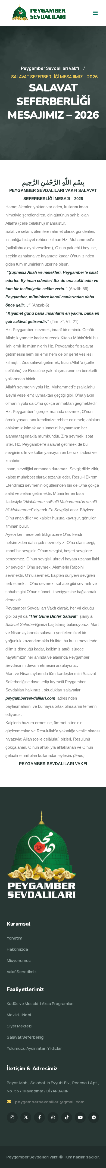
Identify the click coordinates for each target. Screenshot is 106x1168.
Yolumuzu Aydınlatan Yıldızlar (34, 1048)
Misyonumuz (19, 960)
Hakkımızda (17, 949)
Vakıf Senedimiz (22, 971)
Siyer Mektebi (19, 1026)
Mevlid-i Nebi (19, 1015)
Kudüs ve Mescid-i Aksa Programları (40, 1003)
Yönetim (14, 938)
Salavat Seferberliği (25, 1037)
